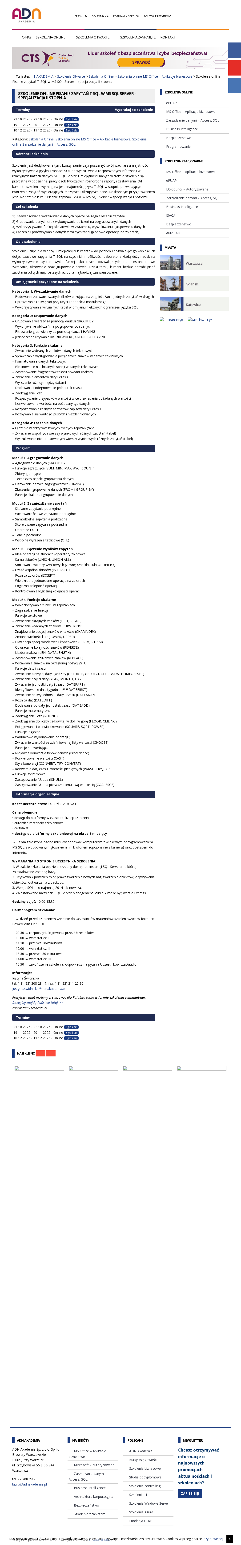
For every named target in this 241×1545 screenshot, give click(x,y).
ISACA (170, 215)
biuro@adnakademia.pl (29, 1484)
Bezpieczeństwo (178, 137)
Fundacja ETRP (140, 1521)
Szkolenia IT (138, 1494)
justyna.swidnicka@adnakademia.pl (38, 988)
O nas (26, 37)
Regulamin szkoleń (126, 16)
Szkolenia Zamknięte (138, 37)
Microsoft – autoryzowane (94, 1465)
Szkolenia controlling (145, 1486)
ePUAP (171, 103)
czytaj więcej (213, 1539)
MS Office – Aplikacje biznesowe (191, 111)
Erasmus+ (81, 16)
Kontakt (168, 37)
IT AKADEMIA (42, 76)
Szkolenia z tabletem (89, 1514)
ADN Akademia (141, 1451)
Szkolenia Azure (141, 1512)
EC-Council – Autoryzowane (187, 189)
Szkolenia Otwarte (92, 37)
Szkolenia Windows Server (149, 1503)
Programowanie (178, 146)
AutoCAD (173, 233)
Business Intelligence (182, 129)
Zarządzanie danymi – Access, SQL (192, 120)
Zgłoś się (71, 119)
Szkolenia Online (50, 37)
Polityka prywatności (158, 16)
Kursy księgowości (143, 1459)
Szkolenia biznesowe (145, 1468)
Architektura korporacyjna (93, 1496)
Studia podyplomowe (145, 1477)
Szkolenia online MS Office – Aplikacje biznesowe (154, 76)
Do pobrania (100, 16)
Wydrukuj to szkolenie (133, 109)
